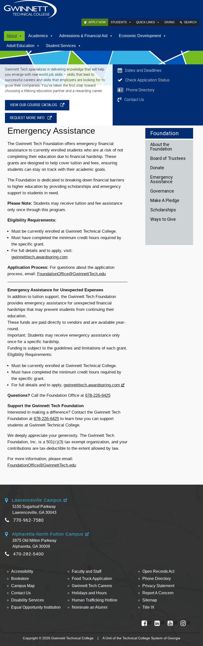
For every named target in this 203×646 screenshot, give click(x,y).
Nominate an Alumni (89, 607)
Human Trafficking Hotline (94, 600)
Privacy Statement (158, 586)
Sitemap (149, 600)
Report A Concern (158, 593)
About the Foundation (161, 146)
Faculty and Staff (86, 571)
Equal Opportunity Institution (36, 607)
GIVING (169, 22)
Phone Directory (156, 578)
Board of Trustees (168, 158)
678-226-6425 (97, 395)
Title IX (148, 607)
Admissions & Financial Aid (83, 36)
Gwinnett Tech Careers (92, 586)
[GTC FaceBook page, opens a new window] (146, 623)
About (11, 36)
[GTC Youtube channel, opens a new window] (172, 623)
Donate (157, 167)
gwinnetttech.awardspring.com (39, 257)
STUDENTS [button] (119, 22)
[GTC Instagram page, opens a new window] (185, 623)
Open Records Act (158, 571)
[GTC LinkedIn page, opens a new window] (159, 623)
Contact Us (21, 593)
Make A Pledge (164, 200)
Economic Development (140, 36)
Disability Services (27, 600)
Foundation (164, 133)
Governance (162, 191)
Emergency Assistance (161, 179)
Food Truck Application (92, 578)
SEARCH (190, 22)
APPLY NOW (97, 22)
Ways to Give (163, 219)
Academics (38, 36)
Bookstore (20, 578)
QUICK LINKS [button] (145, 22)
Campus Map (23, 586)
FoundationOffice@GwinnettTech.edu (71, 274)
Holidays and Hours (89, 593)
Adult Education (20, 46)
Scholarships (163, 209)
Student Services (61, 46)
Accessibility (22, 571)
